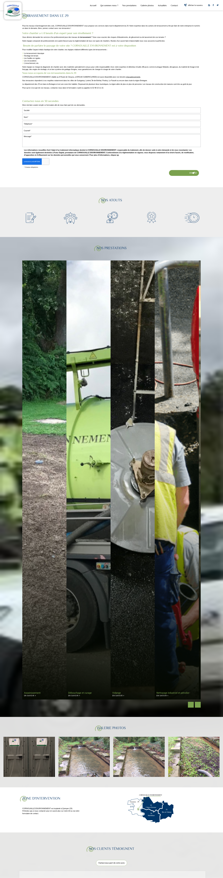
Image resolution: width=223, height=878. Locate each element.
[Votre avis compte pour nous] (209, 5)
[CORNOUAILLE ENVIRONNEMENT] (13, 11)
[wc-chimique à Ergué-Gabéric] (29, 757)
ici (118, 155)
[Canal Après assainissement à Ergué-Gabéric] (84, 757)
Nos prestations (129, 5)
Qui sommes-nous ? (109, 5)
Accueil (93, 5)
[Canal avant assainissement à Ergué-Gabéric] (194, 757)
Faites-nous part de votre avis (111, 863)
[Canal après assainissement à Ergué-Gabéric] (139, 757)
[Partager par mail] (217, 5)
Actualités (162, 5)
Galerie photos (147, 5)
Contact (174, 5)
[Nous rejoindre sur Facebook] (213, 5)
